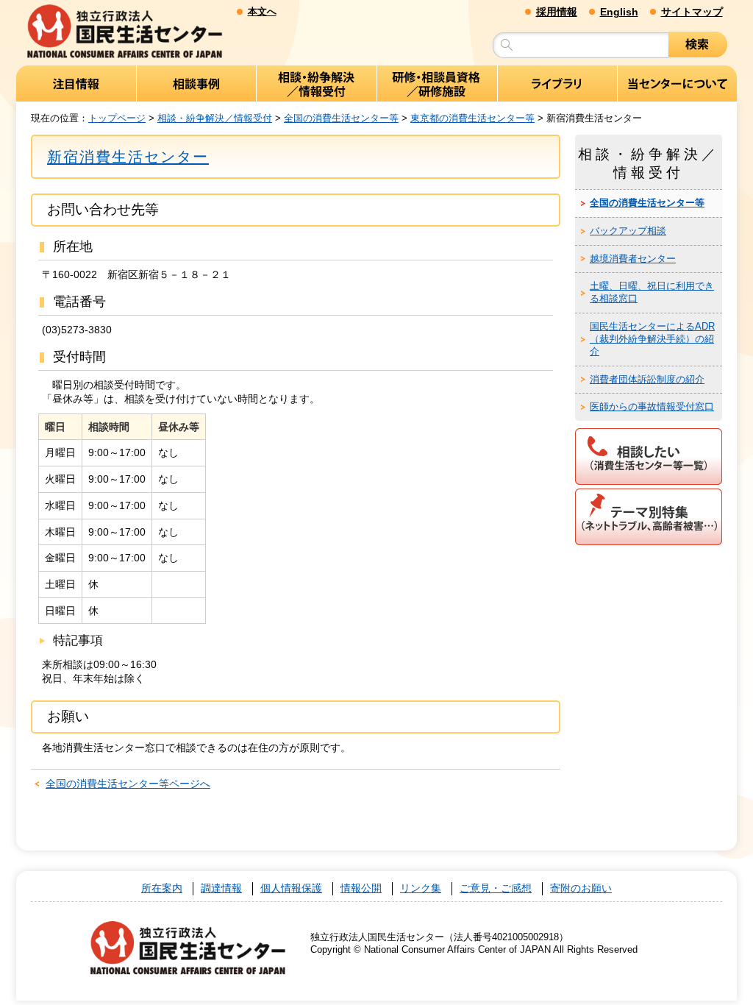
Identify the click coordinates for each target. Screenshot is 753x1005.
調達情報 (221, 888)
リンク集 (420, 888)
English (619, 12)
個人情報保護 (291, 888)
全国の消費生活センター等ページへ (128, 783)
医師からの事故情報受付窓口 (652, 406)
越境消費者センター (633, 258)
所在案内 (161, 888)
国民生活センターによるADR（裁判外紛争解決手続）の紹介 (652, 339)
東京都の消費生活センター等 (472, 118)
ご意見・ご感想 (496, 888)
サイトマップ (692, 12)
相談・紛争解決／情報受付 (214, 118)
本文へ (262, 11)
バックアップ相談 (628, 230)
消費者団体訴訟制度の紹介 (647, 379)
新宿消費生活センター (128, 157)
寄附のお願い (581, 888)
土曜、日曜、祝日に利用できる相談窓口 (652, 292)
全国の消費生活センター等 (341, 118)
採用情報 (556, 12)
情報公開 (361, 888)
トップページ (117, 118)
